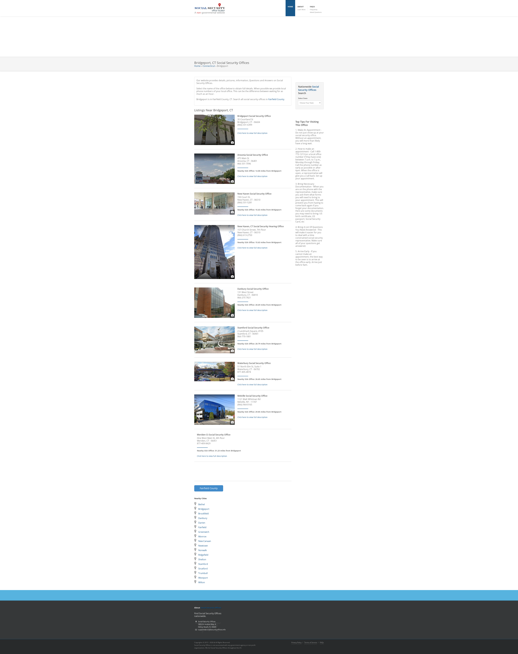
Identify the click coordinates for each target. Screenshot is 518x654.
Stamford (203, 564)
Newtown (203, 545)
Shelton (202, 559)
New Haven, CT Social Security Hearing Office (260, 226)
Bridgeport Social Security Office (254, 116)
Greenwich (203, 531)
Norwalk (202, 550)
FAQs (322, 642)
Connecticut (209, 65)
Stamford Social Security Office (253, 327)
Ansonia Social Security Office (252, 154)
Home (197, 65)
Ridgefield (203, 554)
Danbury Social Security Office (253, 288)
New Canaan (204, 541)
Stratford (203, 568)
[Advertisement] (259, 36)
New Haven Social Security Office (254, 193)
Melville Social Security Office (252, 395)
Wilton (201, 582)
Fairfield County (276, 99)
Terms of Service (310, 642)
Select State (302, 98)
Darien (201, 522)
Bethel (201, 504)
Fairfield (202, 527)
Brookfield (203, 513)
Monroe (202, 536)
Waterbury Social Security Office (254, 363)
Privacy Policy (296, 642)
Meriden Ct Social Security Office (213, 434)
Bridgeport (203, 508)
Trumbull (203, 573)
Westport (203, 577)
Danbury (202, 518)
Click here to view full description (252, 133)
